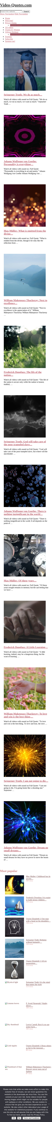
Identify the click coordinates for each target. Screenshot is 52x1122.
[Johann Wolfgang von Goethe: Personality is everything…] (25, 156)
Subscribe (9, 39)
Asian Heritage (16, 34)
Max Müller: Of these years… (20, 580)
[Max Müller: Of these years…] (25, 576)
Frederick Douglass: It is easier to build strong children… (38, 898)
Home (7, 18)
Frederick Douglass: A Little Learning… (26, 647)
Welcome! (9, 21)
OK (14, 1118)
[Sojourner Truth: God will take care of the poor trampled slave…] (25, 437)
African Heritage (11, 32)
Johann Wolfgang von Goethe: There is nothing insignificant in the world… (25, 512)
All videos (9, 27)
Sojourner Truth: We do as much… (23, 94)
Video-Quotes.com (16, 5)
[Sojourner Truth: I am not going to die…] (25, 776)
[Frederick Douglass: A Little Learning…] (25, 642)
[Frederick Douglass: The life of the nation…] (25, 367)
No (19, 1118)
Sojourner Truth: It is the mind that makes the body (38, 983)
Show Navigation (7, 14)
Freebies (8, 37)
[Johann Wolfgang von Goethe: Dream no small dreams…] (25, 843)
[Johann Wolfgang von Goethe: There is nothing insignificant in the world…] (25, 506)
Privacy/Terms (11, 23)
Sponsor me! (10, 41)
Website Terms (16, 25)
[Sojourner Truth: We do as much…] (25, 90)
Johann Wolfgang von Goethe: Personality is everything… (20, 163)
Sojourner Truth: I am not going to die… (26, 780)
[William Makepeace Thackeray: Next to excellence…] (25, 295)
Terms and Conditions (32, 1118)
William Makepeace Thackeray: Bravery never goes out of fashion (38, 1069)
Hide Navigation (21, 14)
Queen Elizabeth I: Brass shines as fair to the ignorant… (38, 1047)
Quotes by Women (12, 30)
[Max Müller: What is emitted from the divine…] (25, 226)
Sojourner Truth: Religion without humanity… (36, 941)
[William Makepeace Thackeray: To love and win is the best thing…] (25, 709)
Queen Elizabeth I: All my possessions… (36, 962)
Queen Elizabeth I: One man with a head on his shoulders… (38, 920)
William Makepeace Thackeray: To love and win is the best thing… (25, 715)
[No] (49, 1104)
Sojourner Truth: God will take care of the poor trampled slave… (25, 443)
